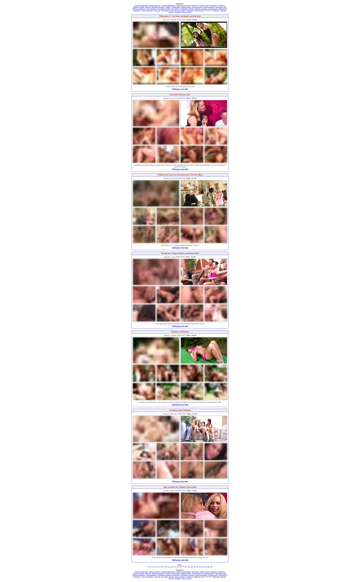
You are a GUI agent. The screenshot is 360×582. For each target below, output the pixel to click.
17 (186, 566)
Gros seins (164, 10)
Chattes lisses (176, 7)
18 (189, 566)
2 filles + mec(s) (205, 5)
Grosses (171, 10)
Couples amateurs (208, 7)
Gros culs (157, 10)
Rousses (223, 10)
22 (200, 566)
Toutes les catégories (141, 5)
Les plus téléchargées (168, 5)
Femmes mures (213, 9)
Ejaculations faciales (163, 9)
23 (203, 566)
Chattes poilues (186, 7)
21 (197, 566)
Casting (168, 7)
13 (175, 566)
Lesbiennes (189, 10)
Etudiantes (184, 9)
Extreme (191, 9)
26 (211, 566)
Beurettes (136, 7)
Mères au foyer (199, 10)
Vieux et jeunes (187, 12)
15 (180, 566)
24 (206, 566)
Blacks (142, 7)
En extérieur (176, 9)
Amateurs (214, 5)
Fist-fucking (223, 9)
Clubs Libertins (197, 7)
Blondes (148, 7)
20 (194, 566)
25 (208, 566)
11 (169, 566)
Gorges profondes (147, 10)
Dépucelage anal (220, 7)
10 (166, 566)
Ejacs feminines (151, 9)
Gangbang (136, 10)
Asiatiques (221, 5)
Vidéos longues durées (183, 5)
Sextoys (171, 12)
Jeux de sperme (180, 10)
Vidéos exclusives (154, 5)
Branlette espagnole (158, 7)
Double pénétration (138, 9)
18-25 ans (195, 5)
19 (192, 566)
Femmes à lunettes (201, 9)
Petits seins (216, 10)
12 (172, 566)
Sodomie (178, 12)
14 (177, 566)
